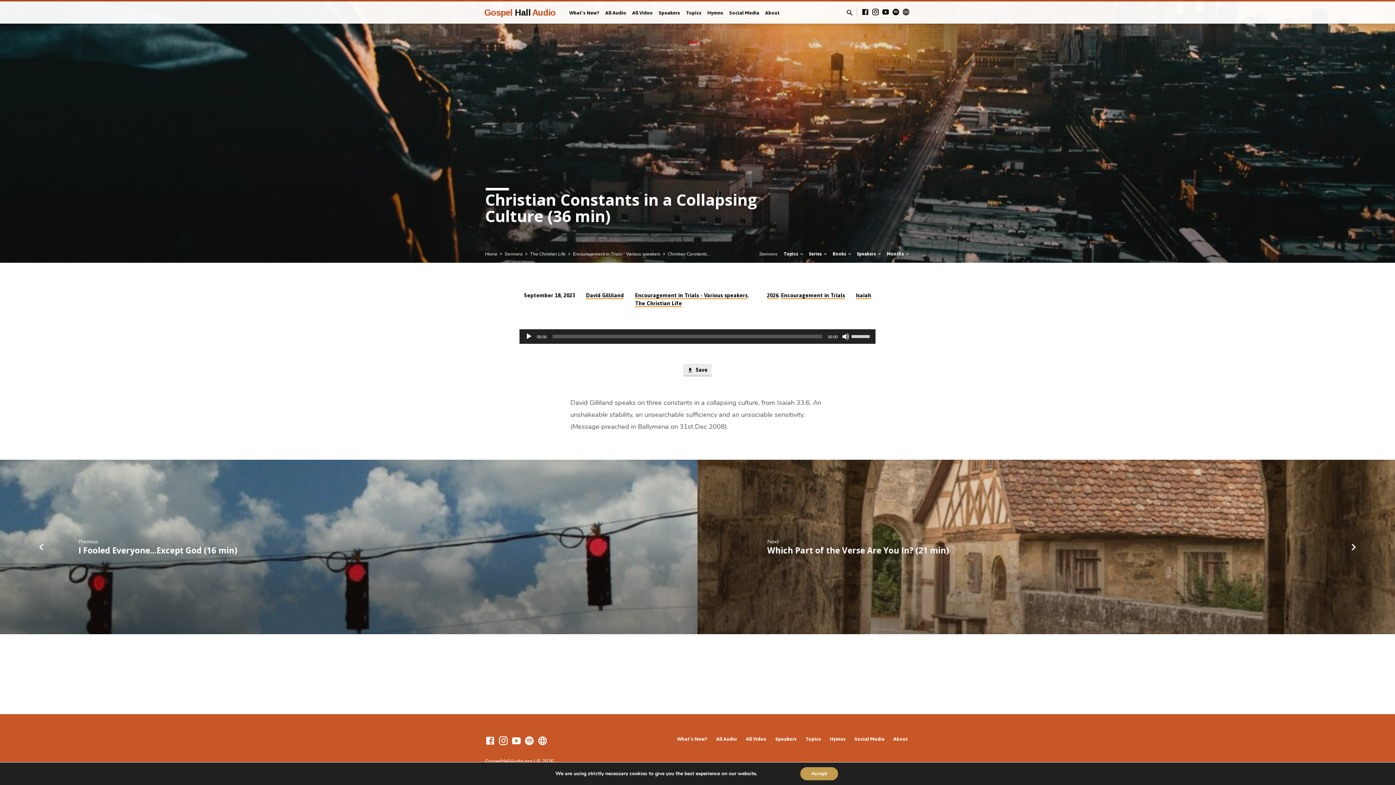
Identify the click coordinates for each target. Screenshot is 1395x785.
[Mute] (845, 336)
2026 (773, 295)
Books (840, 254)
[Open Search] (850, 13)
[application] (697, 336)
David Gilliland (605, 295)
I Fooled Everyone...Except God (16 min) (157, 550)
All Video (642, 13)
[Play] (529, 336)
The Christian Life (548, 254)
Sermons (514, 254)
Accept (819, 773)
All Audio (615, 13)
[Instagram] (876, 12)
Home (491, 254)
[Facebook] (865, 12)
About (772, 13)
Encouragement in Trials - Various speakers (616, 254)
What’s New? (584, 13)
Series (816, 254)
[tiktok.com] (906, 12)
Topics (693, 13)
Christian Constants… (689, 254)
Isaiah (863, 295)
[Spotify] (896, 12)
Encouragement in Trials (813, 295)
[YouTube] (886, 12)
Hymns (715, 13)
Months (896, 254)
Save (701, 370)
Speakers (669, 13)
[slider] (862, 335)
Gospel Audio (519, 12)
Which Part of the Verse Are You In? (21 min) (858, 550)
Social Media (744, 13)
